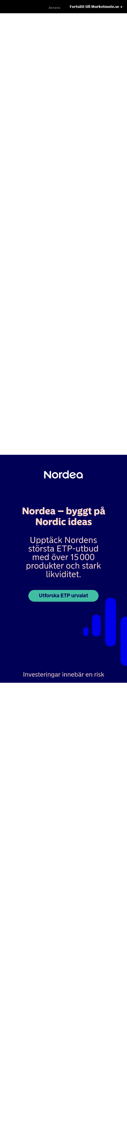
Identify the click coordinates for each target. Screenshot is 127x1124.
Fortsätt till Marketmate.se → (96, 6)
